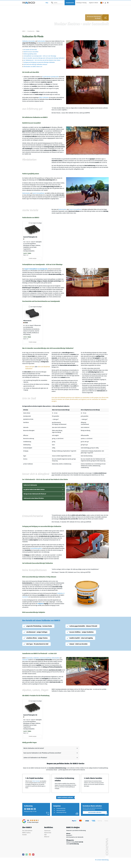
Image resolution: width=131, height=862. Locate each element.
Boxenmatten (32, 41)
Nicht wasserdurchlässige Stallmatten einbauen (35, 64)
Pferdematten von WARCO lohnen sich (33, 66)
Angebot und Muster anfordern (65, 797)
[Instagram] (29, 854)
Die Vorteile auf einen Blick (30, 49)
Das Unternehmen (27, 830)
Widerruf (46, 837)
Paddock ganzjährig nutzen (30, 54)
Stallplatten (36, 658)
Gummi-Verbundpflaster (38, 193)
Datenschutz (47, 832)
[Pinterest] (33, 854)
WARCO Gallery (26, 832)
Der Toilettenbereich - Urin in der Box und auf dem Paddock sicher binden (42, 60)
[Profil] (105, 2)
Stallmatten (25, 41)
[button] (102, 2)
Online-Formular (36, 781)
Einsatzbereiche (30, 31)
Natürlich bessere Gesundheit (31, 51)
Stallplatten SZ (61, 593)
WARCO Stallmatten (44, 97)
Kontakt (24, 835)
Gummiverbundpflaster (45, 658)
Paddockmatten (41, 41)
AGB (45, 835)
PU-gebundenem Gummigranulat (50, 76)
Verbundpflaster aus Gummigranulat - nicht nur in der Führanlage (40, 56)
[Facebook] (23, 854)
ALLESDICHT (25, 597)
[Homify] (26, 854)
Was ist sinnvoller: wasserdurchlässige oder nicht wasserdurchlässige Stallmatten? (44, 58)
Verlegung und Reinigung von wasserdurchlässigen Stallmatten (39, 62)
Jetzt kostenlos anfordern (94, 812)
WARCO (23, 31)
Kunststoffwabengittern (36, 548)
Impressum (47, 830)
